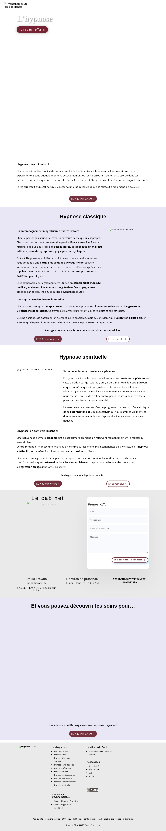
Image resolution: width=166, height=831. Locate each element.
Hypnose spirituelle (95, 5)
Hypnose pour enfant (69, 5)
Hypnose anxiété (60, 751)
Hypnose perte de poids (63, 765)
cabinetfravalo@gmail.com (129, 578)
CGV (63, 819)
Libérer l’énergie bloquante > (132, 710)
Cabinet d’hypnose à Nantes (65, 801)
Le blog (91, 776)
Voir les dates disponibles (129, 560)
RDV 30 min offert (30, 29)
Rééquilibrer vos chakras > (84, 650)
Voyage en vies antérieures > (132, 654)
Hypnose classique (43, 5)
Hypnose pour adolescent (64, 781)
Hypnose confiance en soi (64, 775)
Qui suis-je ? (25, 5)
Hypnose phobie (60, 754)
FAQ (90, 773)
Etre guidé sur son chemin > (84, 706)
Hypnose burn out (61, 771)
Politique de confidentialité (84, 819)
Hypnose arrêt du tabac (63, 768)
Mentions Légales (52, 819)
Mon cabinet (93, 769)
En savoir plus (116, 339)
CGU (69, 819)
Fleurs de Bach (118, 5)
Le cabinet (134, 5)
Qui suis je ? (93, 766)
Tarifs (148, 5)
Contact (158, 5)
